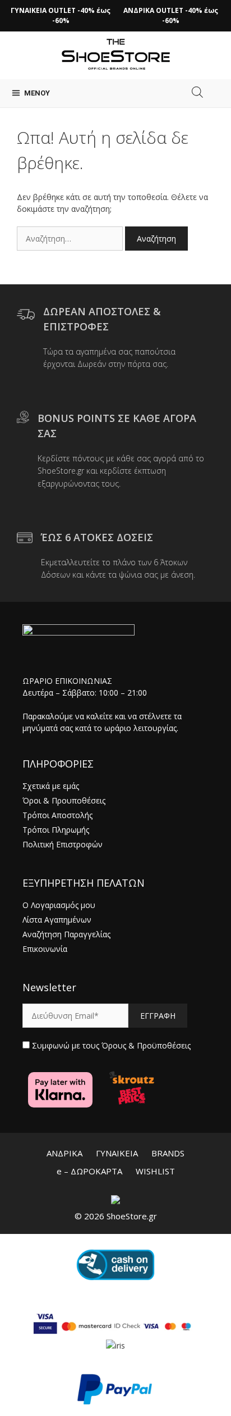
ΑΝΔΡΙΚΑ (64, 1153)
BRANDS (167, 1153)
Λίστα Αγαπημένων (56, 919)
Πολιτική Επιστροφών (62, 844)
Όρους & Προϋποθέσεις (146, 1045)
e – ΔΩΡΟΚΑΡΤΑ (89, 1171)
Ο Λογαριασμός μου (58, 905)
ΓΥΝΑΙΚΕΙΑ (117, 1153)
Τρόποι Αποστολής (57, 815)
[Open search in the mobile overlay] (197, 92)
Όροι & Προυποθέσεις (63, 800)
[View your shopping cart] (217, 93)
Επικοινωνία (44, 948)
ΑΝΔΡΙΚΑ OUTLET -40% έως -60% (170, 15)
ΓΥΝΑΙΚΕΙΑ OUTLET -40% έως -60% (60, 15)
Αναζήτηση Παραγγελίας (66, 934)
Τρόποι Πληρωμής (55, 829)
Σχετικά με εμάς (50, 785)
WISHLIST (155, 1171)
